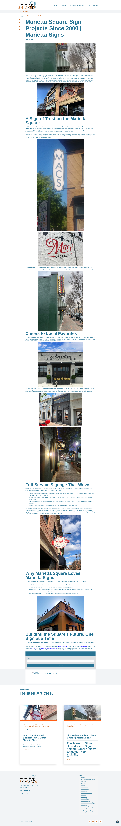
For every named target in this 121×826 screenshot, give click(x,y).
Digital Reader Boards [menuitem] (86, 793)
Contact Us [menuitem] (83, 812)
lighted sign (69, 724)
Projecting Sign (70, 726)
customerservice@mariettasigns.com (49, 648)
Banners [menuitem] (83, 785)
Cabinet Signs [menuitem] (84, 787)
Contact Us (96, 5)
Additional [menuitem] (83, 781)
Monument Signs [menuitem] (85, 799)
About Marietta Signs (77, 5)
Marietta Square (42, 15)
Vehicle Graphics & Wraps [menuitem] (87, 811)
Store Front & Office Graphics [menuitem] (88, 807)
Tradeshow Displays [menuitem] (86, 808)
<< (24, 11)
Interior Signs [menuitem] (84, 797)
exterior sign (31, 724)
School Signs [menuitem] (84, 805)
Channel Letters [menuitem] (85, 789)
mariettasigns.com (62, 646)
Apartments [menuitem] (83, 783)
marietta (27, 15)
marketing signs (34, 15)
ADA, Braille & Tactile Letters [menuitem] (88, 779)
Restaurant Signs (37, 726)
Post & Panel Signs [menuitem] (85, 801)
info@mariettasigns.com (26, 793)
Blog (89, 5)
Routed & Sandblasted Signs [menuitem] (88, 803)
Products (63, 5)
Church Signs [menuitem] (84, 791)
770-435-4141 (34, 648)
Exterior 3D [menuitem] (83, 795)
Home (55, 5)
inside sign (25, 724)
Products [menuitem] (83, 777)
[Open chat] (117, 822)
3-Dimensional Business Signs (42, 724)
